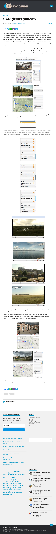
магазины (21, 481)
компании (22, 480)
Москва (22, 472)
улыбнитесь (13, 491)
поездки (12, 393)
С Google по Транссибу (19, 19)
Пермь (4, 474)
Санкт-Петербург (21, 474)
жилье (21, 478)
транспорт (6, 491)
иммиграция (6, 479)
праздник (12, 487)
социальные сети (17, 489)
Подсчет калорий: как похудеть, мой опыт (13, 446)
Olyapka (14, 23)
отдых (5, 485)
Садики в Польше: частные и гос (11, 449)
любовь (12, 481)
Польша (32, 425)
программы (5, 489)
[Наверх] (51, 525)
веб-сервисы (9, 476)
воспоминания (16, 476)
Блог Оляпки (12, 527)
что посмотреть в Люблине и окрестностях (12, 493)
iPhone (19, 470)
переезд (10, 485)
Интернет (6, 15)
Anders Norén (24, 529)
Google (6, 393)
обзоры (20, 483)
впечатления (9, 478)
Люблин (17, 472)
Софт (35, 423)
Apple (9, 470)
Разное (32, 420)
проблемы (18, 487)
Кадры (8, 472)
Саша (4, 476)
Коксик (11, 472)
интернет (13, 480)
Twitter (4, 472)
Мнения (38, 417)
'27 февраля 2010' (20, 23)
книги (18, 479)
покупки (6, 487)
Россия (15, 474)
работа (10, 489)
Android (5, 470)
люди (17, 481)
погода (15, 485)
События (32, 422)
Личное (37, 422)
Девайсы (31, 423)
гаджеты (17, 478)
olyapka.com (6, 531)
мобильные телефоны (10, 483)
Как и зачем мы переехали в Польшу (12, 438)
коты (4, 481)
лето (7, 481)
